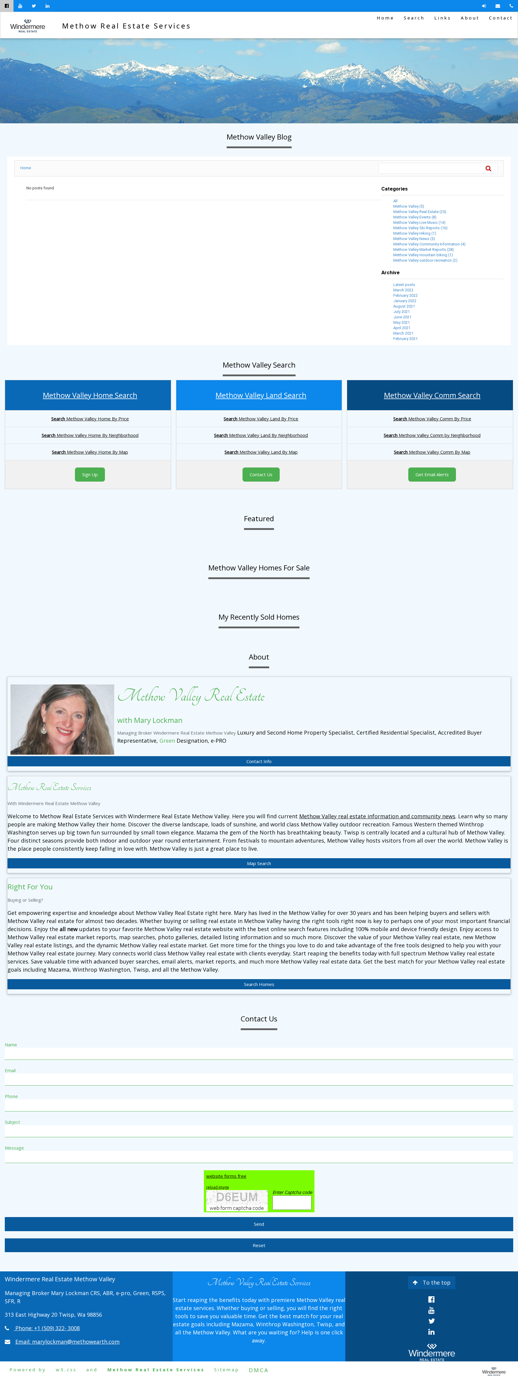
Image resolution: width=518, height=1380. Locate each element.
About (470, 18)
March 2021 (403, 333)
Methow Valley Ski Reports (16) (420, 228)
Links (442, 18)
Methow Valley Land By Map (261, 452)
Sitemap (226, 1369)
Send (259, 1224)
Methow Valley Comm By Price (432, 419)
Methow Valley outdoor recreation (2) (425, 260)
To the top (437, 1282)
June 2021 (402, 317)
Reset (259, 1245)
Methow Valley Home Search (90, 395)
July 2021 (401, 311)
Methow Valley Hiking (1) (414, 233)
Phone (11, 1096)
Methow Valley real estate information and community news (377, 816)
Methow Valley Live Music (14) (419, 222)
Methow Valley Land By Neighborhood (261, 435)
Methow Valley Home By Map (90, 452)
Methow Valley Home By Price (90, 419)
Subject (12, 1122)
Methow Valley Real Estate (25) (419, 211)
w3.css (66, 1369)
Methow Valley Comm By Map (432, 452)
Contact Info (259, 761)
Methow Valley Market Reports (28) (423, 249)
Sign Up (90, 474)
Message (14, 1148)
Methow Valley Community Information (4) (429, 244)
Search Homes (259, 984)
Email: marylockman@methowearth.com (67, 1341)
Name (11, 1045)
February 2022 (405, 295)
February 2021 (405, 338)
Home (385, 18)
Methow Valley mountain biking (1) (423, 255)
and (92, 1369)
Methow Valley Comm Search (432, 395)
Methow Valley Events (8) (414, 217)
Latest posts (404, 284)
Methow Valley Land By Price (261, 419)
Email (10, 1070)
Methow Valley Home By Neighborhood (90, 435)
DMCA (259, 1370)
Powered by (28, 1369)
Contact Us (261, 474)
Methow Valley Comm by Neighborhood (432, 435)
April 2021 (401, 328)
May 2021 (401, 322)
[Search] (492, 168)
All (395, 201)
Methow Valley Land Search (261, 395)
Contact (501, 18)
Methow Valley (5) (408, 206)
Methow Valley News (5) (414, 238)
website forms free (226, 1176)
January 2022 (404, 301)
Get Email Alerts (432, 474)
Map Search (259, 863)
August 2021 (404, 306)
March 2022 (403, 290)
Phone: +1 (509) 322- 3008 (47, 1328)
